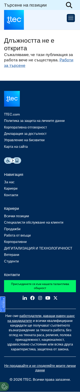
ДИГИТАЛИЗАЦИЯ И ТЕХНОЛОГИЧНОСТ (38, 248)
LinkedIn (24, 298)
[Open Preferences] (4, 386)
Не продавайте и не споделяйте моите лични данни (40, 368)
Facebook (32, 298)
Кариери (10, 188)
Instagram (40, 298)
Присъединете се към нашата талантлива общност (40, 286)
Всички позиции (16, 216)
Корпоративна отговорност (25, 127)
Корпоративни (15, 242)
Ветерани (11, 254)
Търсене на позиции (25, 5)
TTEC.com (12, 114)
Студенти (11, 261)
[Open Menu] (71, 18)
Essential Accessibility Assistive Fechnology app (12, 160)
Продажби (12, 229)
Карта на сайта (16, 146)
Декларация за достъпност (25, 133)
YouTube (47, 298)
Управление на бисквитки (24, 140)
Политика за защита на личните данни (34, 120)
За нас (9, 182)
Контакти (11, 195)
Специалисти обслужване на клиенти (33, 222)
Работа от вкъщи (17, 235)
